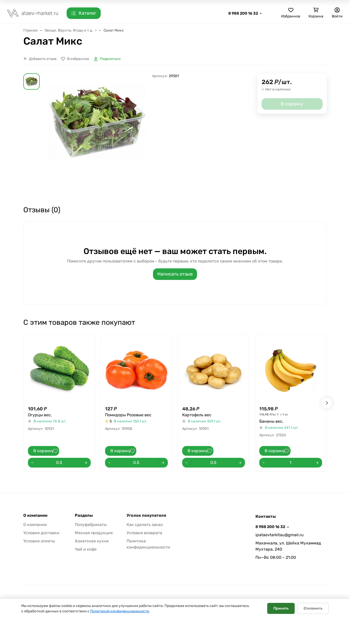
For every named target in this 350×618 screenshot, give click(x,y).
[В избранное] (55, 451)
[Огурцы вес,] (59, 370)
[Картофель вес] (213, 370)
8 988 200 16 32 (243, 13)
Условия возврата (144, 532)
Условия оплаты (39, 541)
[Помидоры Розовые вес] (136, 370)
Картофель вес (196, 414)
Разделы (84, 515)
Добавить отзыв (43, 59)
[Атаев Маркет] (32, 13)
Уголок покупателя (146, 515)
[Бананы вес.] (290, 370)
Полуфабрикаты (91, 524)
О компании (35, 515)
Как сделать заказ (145, 524)
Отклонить (313, 608)
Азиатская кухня (92, 541)
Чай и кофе (86, 549)
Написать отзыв (175, 274)
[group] (97, 134)
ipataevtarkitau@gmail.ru (279, 534)
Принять (281, 608)
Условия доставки (41, 532)
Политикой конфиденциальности (119, 611)
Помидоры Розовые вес (128, 414)
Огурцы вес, (40, 414)
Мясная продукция (94, 532)
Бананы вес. (271, 421)
